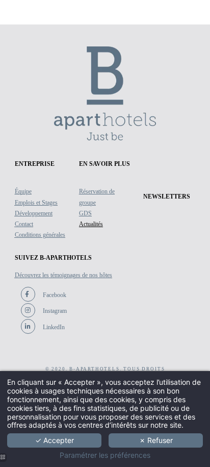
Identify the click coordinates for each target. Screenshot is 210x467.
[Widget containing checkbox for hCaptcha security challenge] (89, 320)
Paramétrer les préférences (105, 455)
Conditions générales (40, 234)
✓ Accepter (54, 440)
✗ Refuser (156, 440)
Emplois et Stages (36, 202)
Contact (24, 224)
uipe (26, 191)
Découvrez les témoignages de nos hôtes (63, 275)
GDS (85, 213)
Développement (33, 213)
